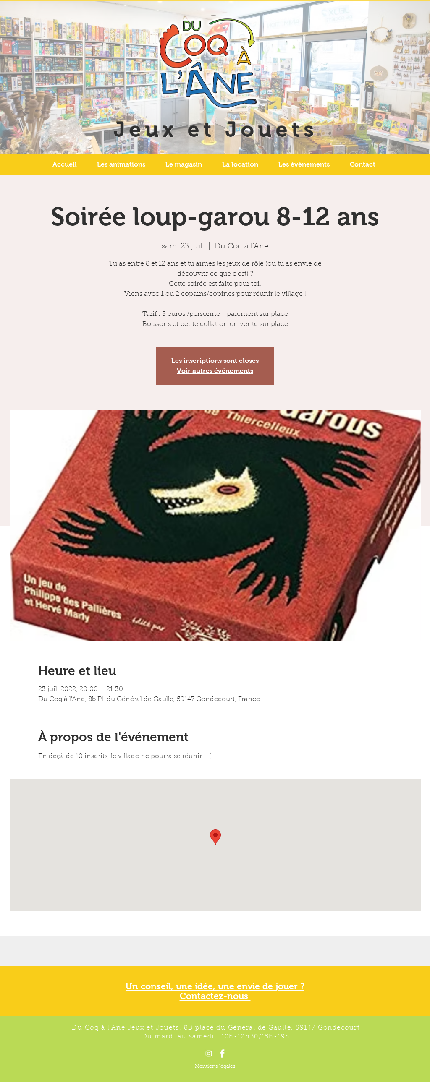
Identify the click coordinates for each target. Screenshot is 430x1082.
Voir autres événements (215, 370)
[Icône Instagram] (209, 1053)
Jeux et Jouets (216, 129)
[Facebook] (222, 1053)
